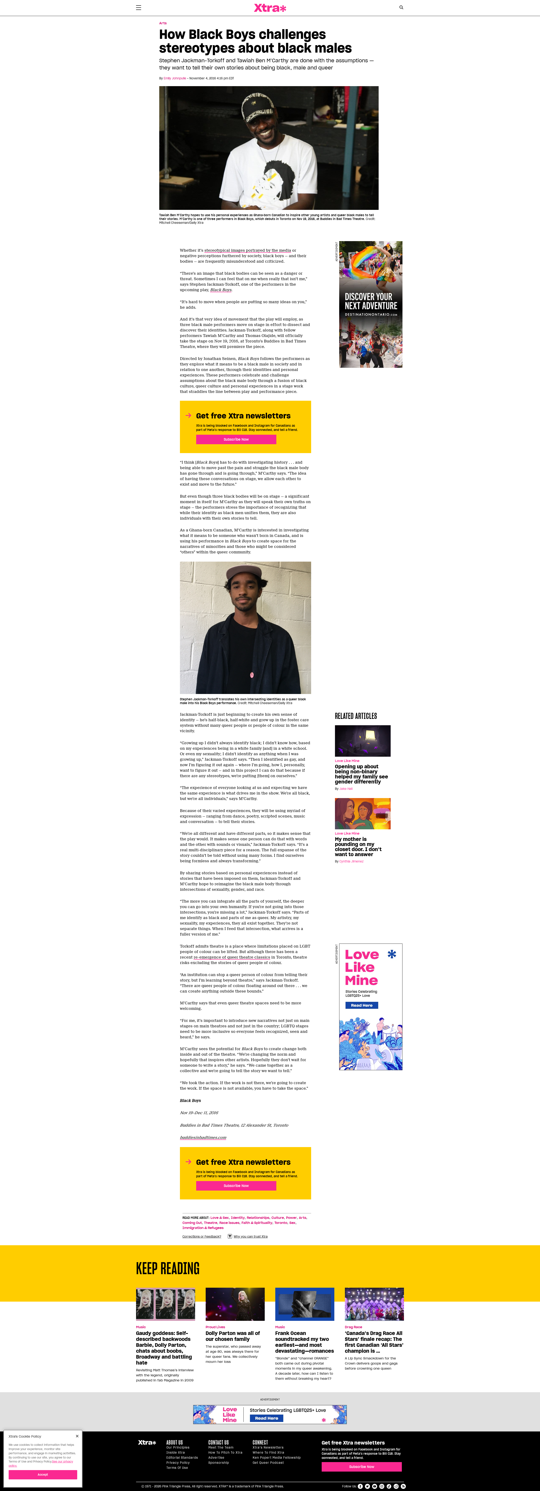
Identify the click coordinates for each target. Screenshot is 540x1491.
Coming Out (192, 1223)
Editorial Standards (182, 1458)
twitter (367, 1486)
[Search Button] (401, 7)
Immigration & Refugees (203, 1228)
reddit (396, 1486)
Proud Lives (215, 1327)
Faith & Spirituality (257, 1223)
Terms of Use (177, 1468)
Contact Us (218, 1442)
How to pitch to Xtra (225, 1452)
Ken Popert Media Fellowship (277, 1458)
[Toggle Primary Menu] (138, 8)
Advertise (216, 1458)
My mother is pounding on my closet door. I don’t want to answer (358, 847)
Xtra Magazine (270, 8)
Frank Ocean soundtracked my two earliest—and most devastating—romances (304, 1342)
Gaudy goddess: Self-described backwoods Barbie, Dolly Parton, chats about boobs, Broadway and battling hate (164, 1348)
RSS (403, 1486)
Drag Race (353, 1327)
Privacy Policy (178, 1463)
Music (141, 1327)
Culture (277, 1218)
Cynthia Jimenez (351, 861)
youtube (374, 1486)
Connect (260, 1442)
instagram (381, 1486)
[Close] (77, 1436)
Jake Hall (345, 789)
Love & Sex (220, 1218)
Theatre (210, 1223)
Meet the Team (221, 1447)
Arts (163, 23)
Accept (43, 1474)
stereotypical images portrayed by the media (247, 250)
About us (174, 1442)
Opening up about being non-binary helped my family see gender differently (361, 774)
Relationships (258, 1218)
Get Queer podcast (268, 1463)
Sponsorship (218, 1463)
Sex (292, 1223)
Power (291, 1218)
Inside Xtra (175, 1452)
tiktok (389, 1486)
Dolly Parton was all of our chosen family (233, 1336)
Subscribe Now (236, 439)
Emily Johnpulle (175, 78)
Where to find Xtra (268, 1452)
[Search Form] (401, 8)
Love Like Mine (347, 761)
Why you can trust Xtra (251, 1236)
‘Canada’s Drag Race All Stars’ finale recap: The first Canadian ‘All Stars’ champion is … (374, 1342)
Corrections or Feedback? (201, 1236)
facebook (360, 1486)
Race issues (229, 1223)
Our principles (178, 1447)
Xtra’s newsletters (268, 1447)
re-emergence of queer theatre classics (232, 957)
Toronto (280, 1223)
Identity (238, 1218)
